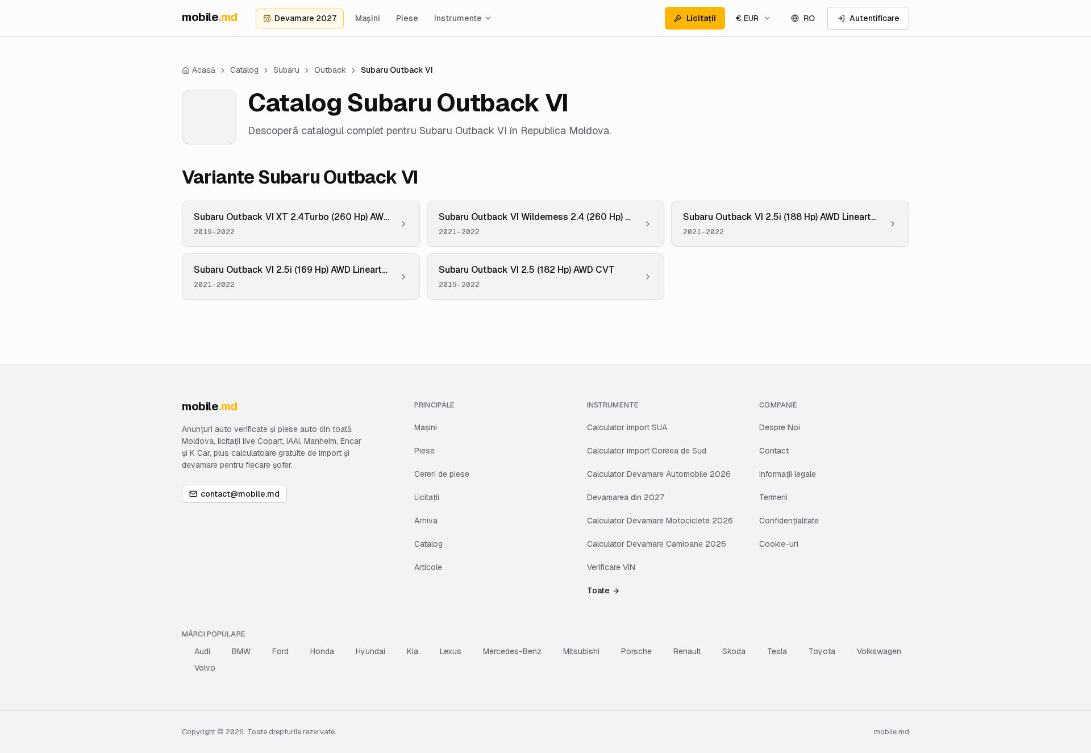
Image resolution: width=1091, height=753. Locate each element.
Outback (330, 70)
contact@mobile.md (240, 494)
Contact (774, 451)
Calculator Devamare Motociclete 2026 (660, 520)
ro (809, 18)
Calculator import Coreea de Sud (646, 451)
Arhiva (426, 520)
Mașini (367, 18)
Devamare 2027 (305, 18)
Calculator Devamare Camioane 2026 (656, 544)
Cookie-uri (778, 544)
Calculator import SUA (627, 427)
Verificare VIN (611, 567)
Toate (598, 590)
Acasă (203, 70)
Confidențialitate (789, 520)
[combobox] (753, 18)
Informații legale (787, 474)
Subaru (286, 70)
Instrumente (458, 18)
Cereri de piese (441, 474)
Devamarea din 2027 (625, 497)
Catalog (428, 544)
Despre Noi (779, 427)
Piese (407, 18)
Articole (428, 567)
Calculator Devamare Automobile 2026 (659, 474)
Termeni (773, 497)
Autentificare (875, 18)
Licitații (701, 18)
